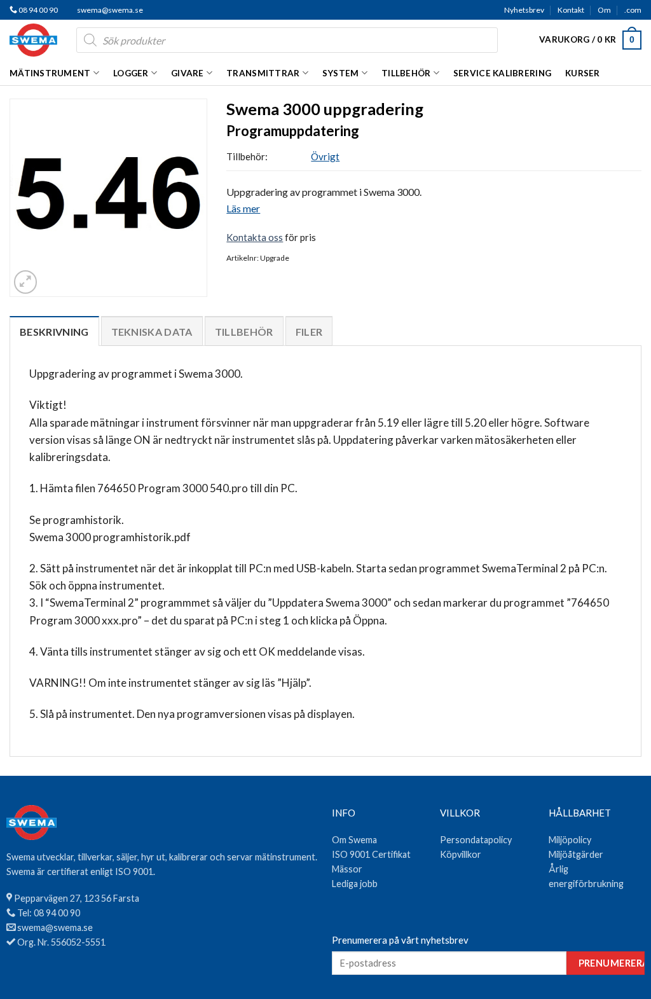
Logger (131, 73)
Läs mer (243, 208)
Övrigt (325, 156)
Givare (187, 73)
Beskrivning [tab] (54, 332)
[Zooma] (25, 281)
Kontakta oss (254, 237)
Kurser (582, 73)
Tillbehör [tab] (244, 332)
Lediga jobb (355, 883)
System (340, 73)
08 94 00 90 (37, 10)
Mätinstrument (50, 73)
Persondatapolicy (476, 839)
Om (604, 10)
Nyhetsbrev (524, 10)
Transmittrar (262, 73)
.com (632, 10)
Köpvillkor (460, 854)
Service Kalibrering (502, 73)
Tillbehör (405, 73)
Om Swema (354, 839)
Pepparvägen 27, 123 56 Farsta (76, 898)
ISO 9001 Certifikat (371, 854)
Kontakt (571, 10)
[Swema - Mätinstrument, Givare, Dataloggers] (33, 40)
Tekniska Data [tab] (152, 332)
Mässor (347, 869)
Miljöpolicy (570, 839)
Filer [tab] (309, 332)
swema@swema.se (110, 10)
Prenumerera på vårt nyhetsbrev (400, 940)
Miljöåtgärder (576, 854)
